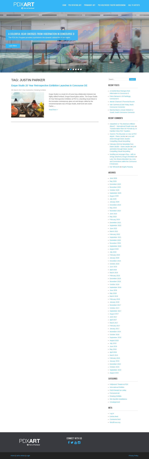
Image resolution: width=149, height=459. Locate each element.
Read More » (53, 109)
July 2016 (113, 343)
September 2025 (115, 193)
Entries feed (114, 416)
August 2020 (114, 249)
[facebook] (69, 442)
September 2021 (115, 237)
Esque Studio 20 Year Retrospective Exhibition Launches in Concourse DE (49, 85)
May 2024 (113, 208)
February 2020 (115, 255)
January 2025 (114, 202)
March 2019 (114, 273)
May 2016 (113, 349)
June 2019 (113, 267)
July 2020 (113, 252)
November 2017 (115, 305)
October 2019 (114, 264)
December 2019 (115, 261)
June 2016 (113, 346)
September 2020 (115, 246)
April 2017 (113, 320)
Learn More (13, 46)
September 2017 (115, 311)
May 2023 (113, 216)
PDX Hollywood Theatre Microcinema (112, 5)
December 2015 (115, 364)
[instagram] (79, 442)
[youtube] (75, 442)
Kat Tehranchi (114, 167)
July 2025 (113, 199)
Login (28, 455)
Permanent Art (89, 5)
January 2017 (114, 329)
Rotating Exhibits (40, 90)
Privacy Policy (133, 455)
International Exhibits (117, 387)
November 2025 (115, 187)
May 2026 (113, 181)
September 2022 (115, 225)
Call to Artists (134, 5)
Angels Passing (127, 167)
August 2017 (114, 314)
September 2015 (115, 370)
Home (64, 5)
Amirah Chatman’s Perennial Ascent (122, 102)
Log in (112, 413)
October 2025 (114, 190)
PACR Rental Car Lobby (118, 390)
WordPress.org (115, 422)
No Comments (28, 90)
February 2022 (115, 234)
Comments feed (115, 419)
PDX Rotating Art (74, 5)
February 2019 (115, 275)
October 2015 (114, 367)
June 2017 (113, 317)
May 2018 (113, 293)
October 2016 (114, 334)
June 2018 (113, 290)
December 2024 (115, 205)
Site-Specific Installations (118, 399)
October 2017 (114, 308)
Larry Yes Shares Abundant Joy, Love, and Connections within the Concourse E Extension (123, 161)
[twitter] (72, 442)
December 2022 (115, 222)
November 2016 (115, 331)
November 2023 (115, 211)
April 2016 (113, 352)
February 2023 (115, 219)
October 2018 (114, 284)
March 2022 (114, 231)
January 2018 (114, 302)
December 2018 (115, 278)
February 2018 (115, 299)
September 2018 (115, 287)
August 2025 (114, 196)
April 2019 (113, 270)
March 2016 (114, 355)
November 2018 (115, 281)
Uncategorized (115, 402)
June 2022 (113, 228)
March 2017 (114, 323)
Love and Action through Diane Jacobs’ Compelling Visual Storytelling (122, 138)
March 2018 (114, 296)
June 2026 (113, 178)
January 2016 (114, 361)
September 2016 (115, 337)
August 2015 (114, 373)
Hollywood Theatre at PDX (119, 384)
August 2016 (114, 340)
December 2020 (115, 240)
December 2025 (115, 184)
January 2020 (114, 258)
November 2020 (115, 243)
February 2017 (115, 326)
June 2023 (113, 214)
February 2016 (115, 358)
